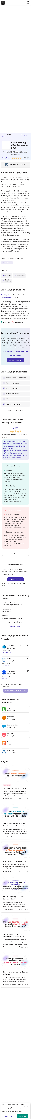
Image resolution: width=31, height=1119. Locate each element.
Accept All (22, 1116)
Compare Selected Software (15, 691)
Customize (9, 1116)
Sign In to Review (15, 579)
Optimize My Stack (15, 360)
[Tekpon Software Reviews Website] (3, 2)
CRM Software (11, 135)
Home (3, 135)
